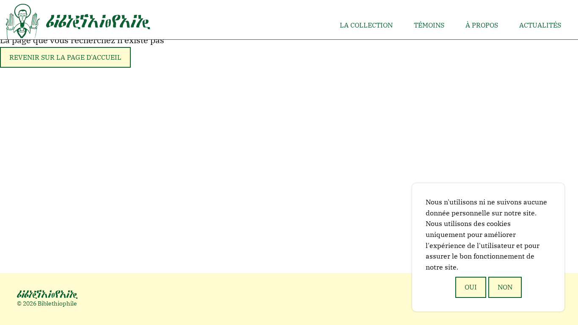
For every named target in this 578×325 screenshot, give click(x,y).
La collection (366, 25)
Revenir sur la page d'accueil (65, 57)
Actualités (540, 25)
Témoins (429, 25)
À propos (481, 25)
